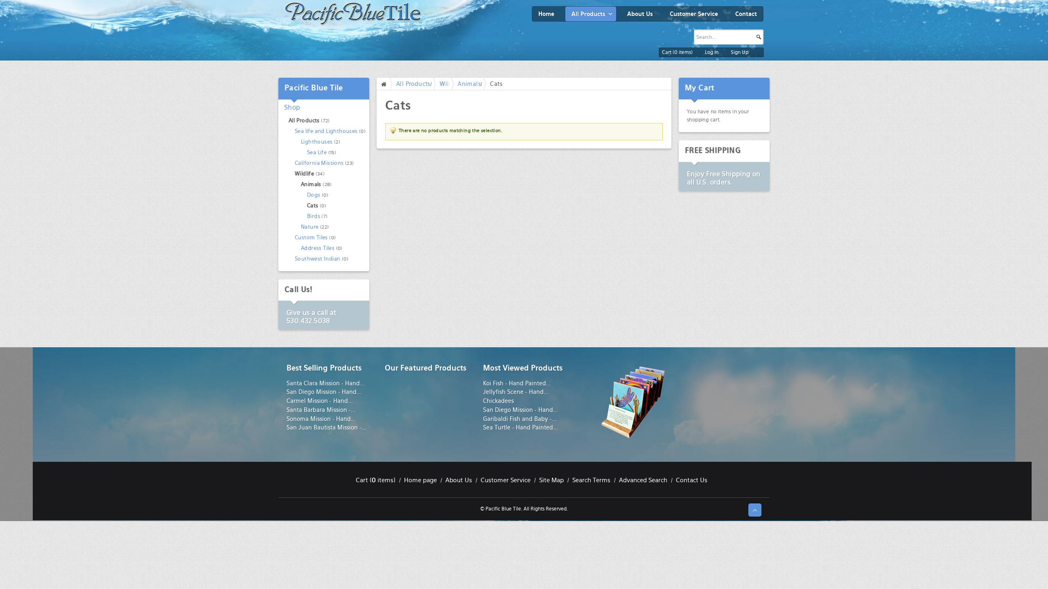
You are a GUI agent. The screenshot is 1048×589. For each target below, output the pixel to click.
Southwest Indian (317, 259)
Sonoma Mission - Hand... (321, 419)
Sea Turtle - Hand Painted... (520, 427)
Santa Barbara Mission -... (321, 410)
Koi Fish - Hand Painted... (517, 383)
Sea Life (317, 152)
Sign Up (739, 52)
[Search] (775, 23)
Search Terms (591, 480)
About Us (458, 480)
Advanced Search (643, 480)
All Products (413, 84)
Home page (420, 480)
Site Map (551, 480)
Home (386, 84)
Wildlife (304, 174)
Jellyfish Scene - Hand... (516, 392)
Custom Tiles (311, 237)
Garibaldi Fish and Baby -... (520, 419)
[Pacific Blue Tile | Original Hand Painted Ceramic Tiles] (353, 13)
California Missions (319, 163)
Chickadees (498, 401)
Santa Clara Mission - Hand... (326, 383)
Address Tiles (317, 248)
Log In (711, 52)
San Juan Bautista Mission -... (326, 427)
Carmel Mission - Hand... (320, 401)
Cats (312, 205)
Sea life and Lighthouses (326, 131)
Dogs (314, 195)
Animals (469, 84)
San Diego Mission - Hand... (324, 392)
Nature (309, 227)
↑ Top (754, 510)
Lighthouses (316, 142)
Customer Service (506, 480)
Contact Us (691, 480)
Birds (313, 216)
